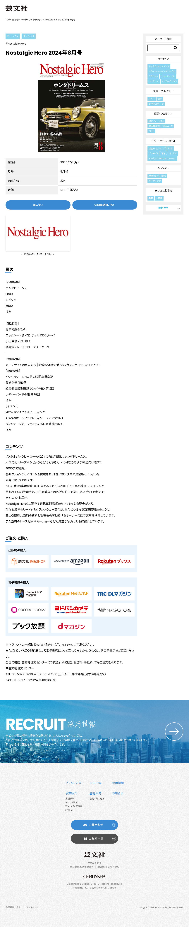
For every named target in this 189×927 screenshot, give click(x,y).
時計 (170, 148)
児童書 (159, 198)
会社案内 (95, 793)
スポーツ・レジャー (163, 91)
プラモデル (154, 153)
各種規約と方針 (13, 907)
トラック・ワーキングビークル (162, 71)
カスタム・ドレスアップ (159, 66)
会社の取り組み (97, 798)
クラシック (37, 19)
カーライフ (26, 19)
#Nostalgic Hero (16, 43)
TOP (8, 19)
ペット (151, 131)
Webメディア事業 (73, 806)
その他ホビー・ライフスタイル (162, 158)
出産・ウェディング (157, 148)
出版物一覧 (96, 838)
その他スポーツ (156, 103)
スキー (152, 98)
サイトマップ (32, 907)
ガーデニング (155, 180)
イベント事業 (71, 802)
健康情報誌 (154, 126)
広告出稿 (95, 783)
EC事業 (69, 810)
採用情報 (118, 783)
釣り (160, 98)
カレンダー (163, 168)
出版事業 (69, 798)
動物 (163, 175)
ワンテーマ (154, 81)
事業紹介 (71, 793)
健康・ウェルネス (163, 113)
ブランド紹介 (73, 783)
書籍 (151, 198)
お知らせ (117, 793)
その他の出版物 (163, 190)
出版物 (15, 19)
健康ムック (167, 126)
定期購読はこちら (104, 205)
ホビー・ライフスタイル (163, 141)
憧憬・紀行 (154, 175)
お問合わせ (96, 825)
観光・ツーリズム (156, 121)
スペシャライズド (169, 81)
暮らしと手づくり (169, 153)
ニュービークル (168, 76)
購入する (38, 205)
